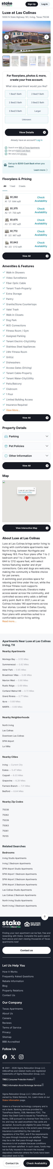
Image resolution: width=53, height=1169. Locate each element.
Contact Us (12, 1163)
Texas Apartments (12, 1008)
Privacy (6, 1032)
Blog (4, 985)
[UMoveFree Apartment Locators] (11, 924)
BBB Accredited (11, 1041)
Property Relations (12, 990)
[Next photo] (46, 37)
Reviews (6, 1022)
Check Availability (41, 199)
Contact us (26, 950)
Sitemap (6, 1036)
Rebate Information (13, 981)
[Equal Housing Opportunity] (32, 924)
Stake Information (10, 1100)
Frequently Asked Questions (18, 976)
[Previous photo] (6, 37)
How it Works (9, 971)
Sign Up (32, 4)
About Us (7, 1013)
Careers (6, 1018)
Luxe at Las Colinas (19, 13)
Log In (45, 4)
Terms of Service (11, 1027)
